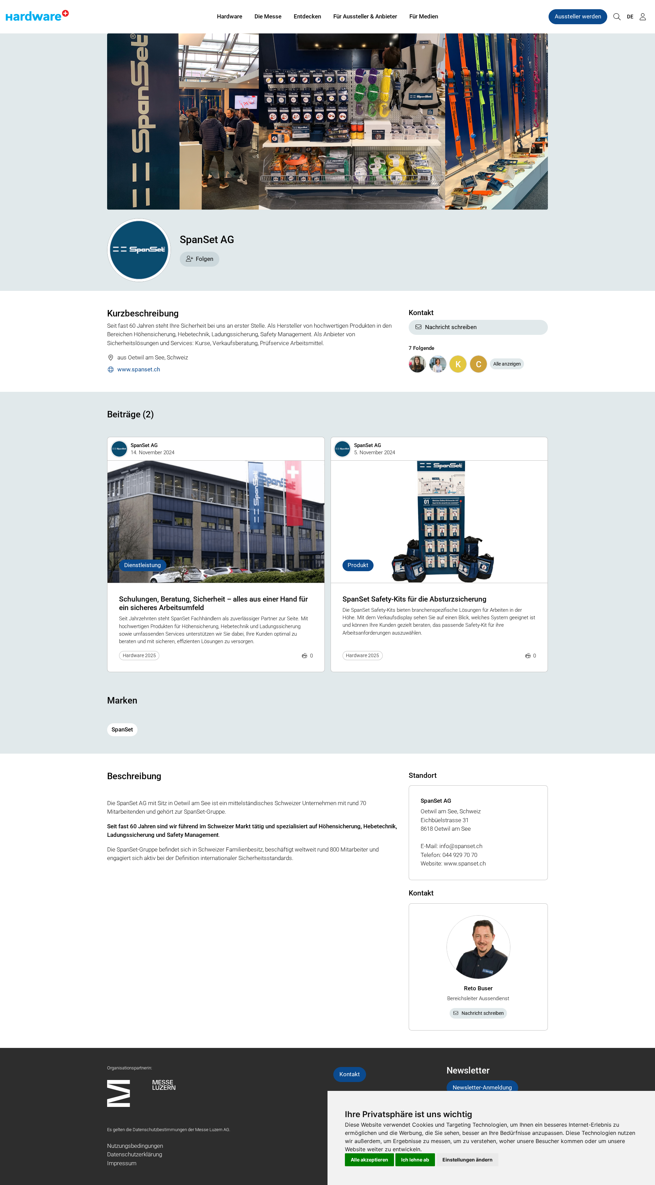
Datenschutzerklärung (134, 1154)
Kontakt (349, 1074)
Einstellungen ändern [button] (467, 1159)
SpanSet (122, 729)
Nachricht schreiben (451, 327)
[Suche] (617, 17)
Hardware (229, 16)
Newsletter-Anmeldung (482, 1087)
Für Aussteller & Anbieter (365, 16)
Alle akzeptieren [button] (369, 1159)
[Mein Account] (642, 17)
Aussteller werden (578, 16)
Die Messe (267, 16)
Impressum (121, 1163)
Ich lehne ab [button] (415, 1159)
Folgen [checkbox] (204, 258)
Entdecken (307, 16)
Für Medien (423, 16)
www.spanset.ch (138, 369)
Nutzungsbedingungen (135, 1145)
